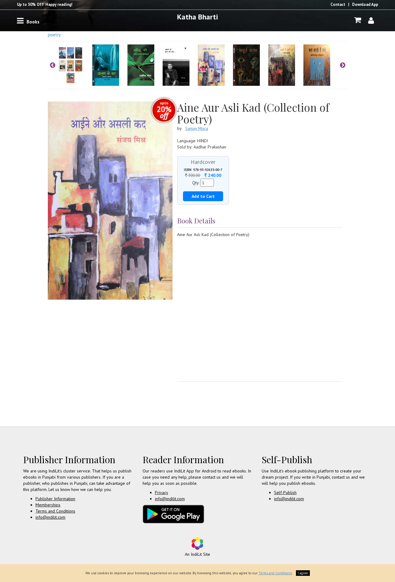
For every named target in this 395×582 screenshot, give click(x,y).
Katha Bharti (197, 17)
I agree (303, 573)
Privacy (161, 492)
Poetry (54, 35)
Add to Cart (203, 196)
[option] (74, 65)
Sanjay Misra (196, 128)
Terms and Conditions (55, 511)
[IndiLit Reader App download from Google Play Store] (173, 513)
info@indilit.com (50, 517)
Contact (338, 4)
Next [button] (342, 65)
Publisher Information (55, 498)
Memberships (47, 505)
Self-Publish (285, 492)
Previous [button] (52, 65)
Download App (365, 4)
